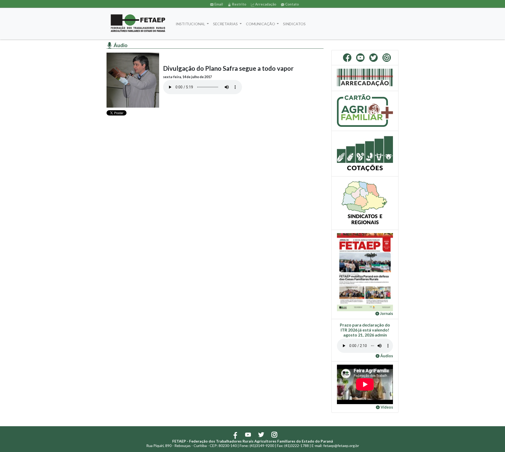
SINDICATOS (294, 24)
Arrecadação (265, 4)
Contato (291, 4)
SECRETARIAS (226, 24)
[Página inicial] (138, 23)
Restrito (238, 4)
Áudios (386, 356)
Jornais (386, 313)
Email (218, 4)
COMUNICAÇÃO (261, 24)
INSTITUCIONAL (191, 24)
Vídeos (386, 407)
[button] (341, 272)
